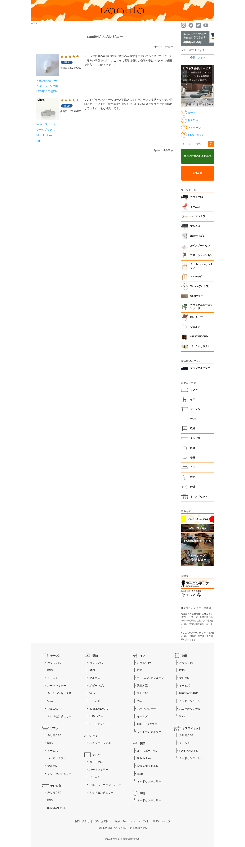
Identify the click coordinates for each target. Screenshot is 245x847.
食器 (192, 457)
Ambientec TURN (147, 765)
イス (192, 399)
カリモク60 (196, 197)
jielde (140, 773)
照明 (192, 477)
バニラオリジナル (200, 346)
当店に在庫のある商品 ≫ (198, 156)
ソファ (194, 389)
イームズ (195, 206)
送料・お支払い (102, 821)
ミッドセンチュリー (59, 716)
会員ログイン (197, 57)
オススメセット (199, 496)
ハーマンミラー (199, 216)
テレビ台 (195, 438)
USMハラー (196, 296)
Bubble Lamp (145, 758)
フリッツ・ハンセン (201, 255)
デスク (194, 418)
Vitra (50, 701)
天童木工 (142, 685)
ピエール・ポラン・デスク (105, 784)
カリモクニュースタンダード (201, 307)
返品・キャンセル (125, 821)
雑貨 (192, 448)
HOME (34, 23)
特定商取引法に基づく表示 (112, 828)
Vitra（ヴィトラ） (200, 286)
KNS (50, 670)
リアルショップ (161, 821)
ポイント (144, 821)
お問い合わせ (82, 821)
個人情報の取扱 (138, 828)
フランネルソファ (200, 368)
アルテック (196, 276)
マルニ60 (195, 226)
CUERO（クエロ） (148, 724)
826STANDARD (199, 336)
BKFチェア (196, 317)
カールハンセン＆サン (60, 693)
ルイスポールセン (200, 245)
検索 (211, 144)
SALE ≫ (198, 173)
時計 (192, 486)
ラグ (192, 467)
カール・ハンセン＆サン (201, 266)
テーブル (195, 409)
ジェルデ (195, 327)
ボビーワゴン (197, 236)
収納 (192, 428)
